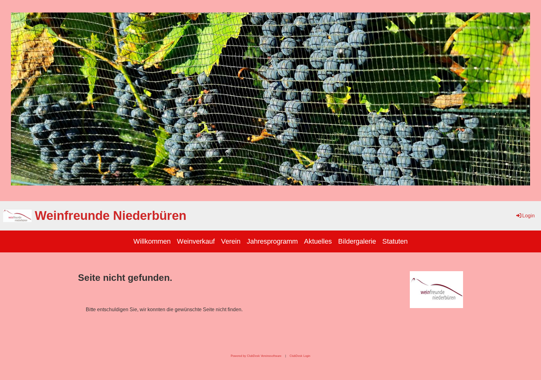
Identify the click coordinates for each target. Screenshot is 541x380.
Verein (230, 241)
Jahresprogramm (272, 241)
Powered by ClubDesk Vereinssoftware (256, 355)
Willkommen (152, 241)
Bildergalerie (357, 241)
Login (528, 215)
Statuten (395, 241)
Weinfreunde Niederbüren (110, 215)
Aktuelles (318, 241)
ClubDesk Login (300, 355)
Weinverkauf (196, 241)
